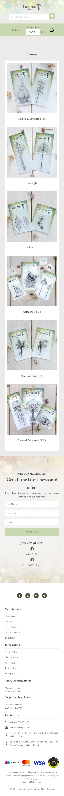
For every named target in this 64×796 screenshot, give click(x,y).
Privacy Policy (11, 673)
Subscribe (32, 532)
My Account (10, 616)
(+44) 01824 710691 (19, 722)
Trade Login (10, 637)
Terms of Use (10, 668)
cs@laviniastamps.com (19, 727)
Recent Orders (11, 627)
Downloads (9, 621)
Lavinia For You (32, 554)
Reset (44, 32)
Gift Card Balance (12, 632)
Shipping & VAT (12, 657)
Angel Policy (10, 662)
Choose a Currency (33, 27)
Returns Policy (11, 652)
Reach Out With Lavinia (32, 565)
